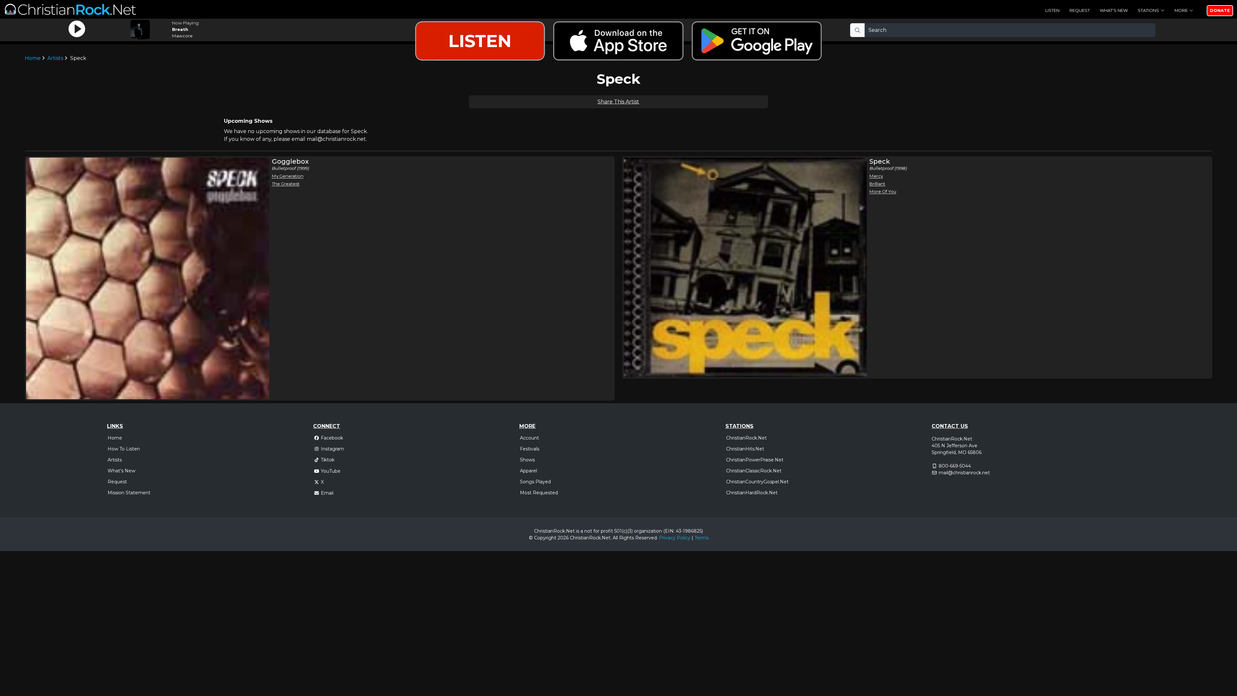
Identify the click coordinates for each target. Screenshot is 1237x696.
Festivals (529, 449)
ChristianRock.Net (746, 438)
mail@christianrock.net (964, 473)
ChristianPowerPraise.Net (754, 460)
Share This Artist (618, 102)
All (615, 538)
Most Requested (539, 492)
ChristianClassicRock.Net (754, 471)
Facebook (332, 438)
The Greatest (286, 183)
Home (115, 438)
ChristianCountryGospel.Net (757, 481)
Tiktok (327, 460)
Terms (701, 538)
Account (529, 438)
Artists (115, 460)
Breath (180, 29)
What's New (1114, 10)
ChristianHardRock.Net (752, 492)
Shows (527, 460)
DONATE (1220, 10)
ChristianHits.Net (745, 449)
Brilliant (877, 183)
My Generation (287, 176)
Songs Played (535, 481)
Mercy (876, 176)
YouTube (330, 471)
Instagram (332, 449)
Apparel (528, 471)
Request (1079, 10)
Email (327, 493)
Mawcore (182, 35)
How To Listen (124, 449)
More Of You (882, 191)
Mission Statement (129, 492)
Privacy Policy (674, 538)
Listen (1052, 10)
